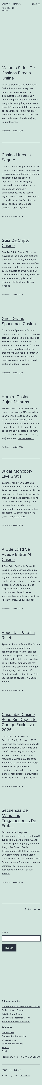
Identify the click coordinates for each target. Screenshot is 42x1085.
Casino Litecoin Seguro (13, 1010)
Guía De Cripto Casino (12, 1014)
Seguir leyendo (10, 122)
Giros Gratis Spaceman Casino (16, 1018)
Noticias (5, 1047)
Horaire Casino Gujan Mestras (16, 1021)
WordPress (25, 1075)
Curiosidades (8, 1032)
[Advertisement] (21, 40)
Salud (4, 1051)
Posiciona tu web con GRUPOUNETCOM (21, 1057)
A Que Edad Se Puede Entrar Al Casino (16, 554)
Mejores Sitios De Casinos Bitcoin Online (18, 72)
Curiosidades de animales (14, 1036)
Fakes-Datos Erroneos (12, 1044)
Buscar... (6, 932)
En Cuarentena (9, 1040)
